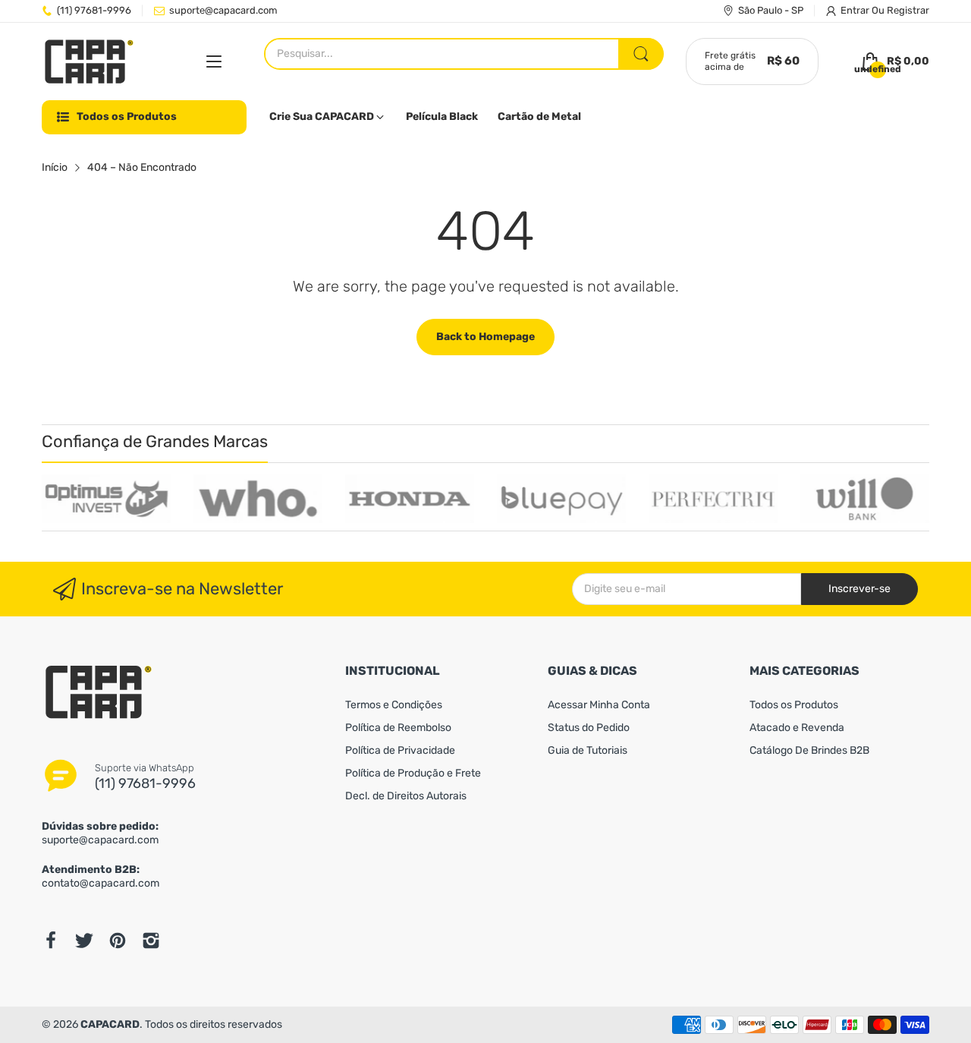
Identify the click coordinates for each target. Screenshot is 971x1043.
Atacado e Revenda (796, 727)
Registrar (908, 10)
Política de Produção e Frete (413, 773)
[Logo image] (106, 498)
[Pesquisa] (641, 54)
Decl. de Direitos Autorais (406, 795)
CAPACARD (110, 1024)
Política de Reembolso (398, 727)
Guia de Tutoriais (587, 750)
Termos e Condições (393, 704)
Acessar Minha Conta (599, 704)
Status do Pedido (589, 727)
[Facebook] (51, 940)
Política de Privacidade (400, 750)
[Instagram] (151, 940)
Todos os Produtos (793, 704)
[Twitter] (84, 940)
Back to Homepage (485, 336)
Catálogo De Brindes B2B (809, 750)
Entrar (856, 10)
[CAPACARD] (89, 62)
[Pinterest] (117, 940)
